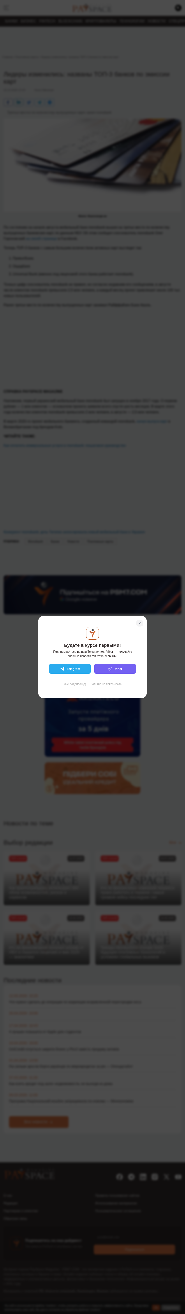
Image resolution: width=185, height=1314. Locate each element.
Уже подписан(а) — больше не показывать (92, 684)
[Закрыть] (139, 623)
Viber (118, 669)
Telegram (73, 669)
